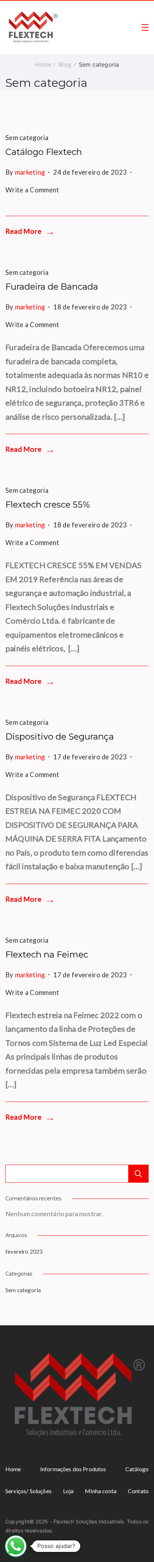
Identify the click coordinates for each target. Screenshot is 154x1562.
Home (13, 1468)
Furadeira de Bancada (51, 286)
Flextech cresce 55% (47, 504)
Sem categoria (26, 138)
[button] (16, 1546)
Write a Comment (32, 188)
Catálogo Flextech (43, 152)
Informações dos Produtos (73, 1468)
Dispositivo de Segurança (59, 736)
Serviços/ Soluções (28, 1490)
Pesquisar (138, 1174)
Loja (68, 1490)
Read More (23, 231)
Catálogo (137, 1468)
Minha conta (100, 1490)
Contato (138, 1490)
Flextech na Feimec (46, 954)
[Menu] (145, 27)
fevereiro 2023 (24, 1251)
